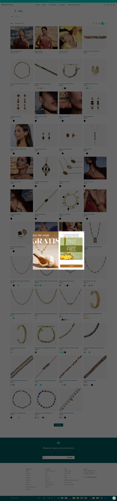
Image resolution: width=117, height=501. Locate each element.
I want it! (71, 266)
